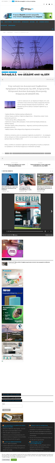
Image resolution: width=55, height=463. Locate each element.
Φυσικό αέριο (17, 22)
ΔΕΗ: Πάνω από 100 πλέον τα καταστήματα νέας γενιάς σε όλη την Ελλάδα (44, 188)
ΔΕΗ (11, 153)
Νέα (2, 22)
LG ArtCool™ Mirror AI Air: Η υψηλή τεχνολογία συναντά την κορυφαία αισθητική (29, 262)
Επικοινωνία (11, 25)
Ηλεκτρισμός (8, 22)
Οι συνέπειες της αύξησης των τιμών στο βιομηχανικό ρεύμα (14, 165)
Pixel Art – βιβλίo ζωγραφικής (10, 443)
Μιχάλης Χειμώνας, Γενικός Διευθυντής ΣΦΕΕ (40, 451)
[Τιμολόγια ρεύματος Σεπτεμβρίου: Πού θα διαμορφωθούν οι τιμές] (27, 179)
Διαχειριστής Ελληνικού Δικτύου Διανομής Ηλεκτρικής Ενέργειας (28, 153)
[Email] (49, 4)
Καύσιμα (32, 22)
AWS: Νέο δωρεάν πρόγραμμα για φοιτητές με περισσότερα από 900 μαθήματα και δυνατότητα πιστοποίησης (41, 433)
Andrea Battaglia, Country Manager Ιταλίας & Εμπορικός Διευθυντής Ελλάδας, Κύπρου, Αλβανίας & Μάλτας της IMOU (40, 447)
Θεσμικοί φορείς (44, 22)
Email (3, 403)
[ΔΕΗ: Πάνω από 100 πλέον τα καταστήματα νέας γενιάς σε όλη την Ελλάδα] (45, 179)
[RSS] (52, 4)
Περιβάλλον (25, 22)
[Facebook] (44, 4)
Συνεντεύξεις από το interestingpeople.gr (36, 442)
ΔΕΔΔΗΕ (7, 153)
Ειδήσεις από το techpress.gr (39, 425)
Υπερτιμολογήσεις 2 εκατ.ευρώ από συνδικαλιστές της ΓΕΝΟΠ (40, 165)
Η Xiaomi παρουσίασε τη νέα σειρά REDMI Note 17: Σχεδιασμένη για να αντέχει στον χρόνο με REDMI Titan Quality (14, 448)
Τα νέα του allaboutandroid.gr (12, 441)
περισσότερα (49, 79)
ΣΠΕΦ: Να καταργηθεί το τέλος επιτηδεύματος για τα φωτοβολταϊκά (25, 1)
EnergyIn (26, 72)
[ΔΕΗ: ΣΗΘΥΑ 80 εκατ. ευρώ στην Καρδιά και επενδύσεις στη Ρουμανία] (10, 179)
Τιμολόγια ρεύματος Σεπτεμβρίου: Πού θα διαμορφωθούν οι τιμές (25, 188)
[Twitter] (46, 4)
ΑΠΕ (13, 1)
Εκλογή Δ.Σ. (47, 153)
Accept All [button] (14, 459)
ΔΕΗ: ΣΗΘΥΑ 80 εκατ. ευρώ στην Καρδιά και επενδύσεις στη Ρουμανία (10, 188)
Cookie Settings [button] (6, 459)
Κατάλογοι (4, 25)
